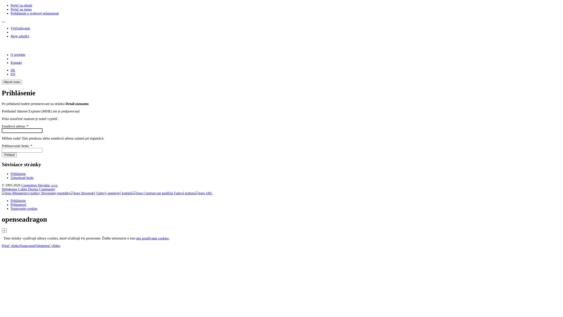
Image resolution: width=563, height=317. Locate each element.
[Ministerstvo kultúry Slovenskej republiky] (36, 193)
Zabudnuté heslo (22, 178)
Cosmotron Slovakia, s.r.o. (39, 185)
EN (13, 74)
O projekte (18, 55)
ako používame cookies (152, 238)
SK (13, 70)
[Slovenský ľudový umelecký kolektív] (101, 193)
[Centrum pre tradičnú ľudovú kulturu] (164, 193)
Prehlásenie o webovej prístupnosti (35, 13)
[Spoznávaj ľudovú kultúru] (29, 47)
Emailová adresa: (15, 126)
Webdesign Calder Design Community (28, 189)
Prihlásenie (18, 174)
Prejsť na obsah (21, 5)
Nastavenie (27, 246)
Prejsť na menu (21, 9)
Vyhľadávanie (20, 28)
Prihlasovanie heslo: (17, 146)
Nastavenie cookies (24, 208)
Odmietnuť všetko (47, 246)
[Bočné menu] (3, 22)
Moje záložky (20, 36)
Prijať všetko (11, 246)
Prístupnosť (19, 204)
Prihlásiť (9, 155)
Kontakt (16, 63)
